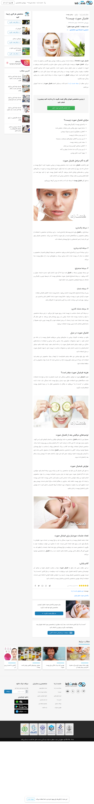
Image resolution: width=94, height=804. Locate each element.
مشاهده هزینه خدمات (42, 692)
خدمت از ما (40, 3)
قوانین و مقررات (58, 707)
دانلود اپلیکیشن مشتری (42, 696)
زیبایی (76, 14)
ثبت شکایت (44, 707)
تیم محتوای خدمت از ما (77, 591)
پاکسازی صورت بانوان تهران (81, 596)
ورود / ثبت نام (7, 3)
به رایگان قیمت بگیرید (50, 613)
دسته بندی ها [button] (32, 3)
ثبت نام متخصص (43, 700)
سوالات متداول (58, 704)
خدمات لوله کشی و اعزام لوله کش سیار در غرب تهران (14, 109)
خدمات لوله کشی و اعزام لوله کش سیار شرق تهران (14, 99)
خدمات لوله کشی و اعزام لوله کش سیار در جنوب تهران (14, 78)
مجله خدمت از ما (84, 14)
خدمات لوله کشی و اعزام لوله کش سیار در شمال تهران (14, 88)
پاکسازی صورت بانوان (73, 27)
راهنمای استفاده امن (43, 704)
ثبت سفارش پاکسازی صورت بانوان (61, 108)
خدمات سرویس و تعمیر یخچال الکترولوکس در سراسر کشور (15, 129)
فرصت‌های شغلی (57, 696)
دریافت (8, 691)
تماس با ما (59, 700)
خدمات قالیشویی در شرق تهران (14, 119)
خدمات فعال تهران (43, 688)
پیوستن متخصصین (21, 3)
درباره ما (59, 692)
